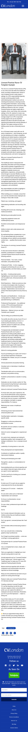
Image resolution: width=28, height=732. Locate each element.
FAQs (14, 706)
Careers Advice (14, 727)
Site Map (14, 724)
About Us (14, 709)
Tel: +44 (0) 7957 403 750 (14, 2)
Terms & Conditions (14, 717)
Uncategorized (11, 628)
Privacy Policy (14, 713)
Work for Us (14, 720)
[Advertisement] (14, 23)
